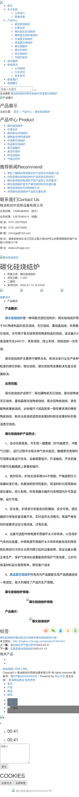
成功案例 (12, 61)
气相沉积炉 (21, 57)
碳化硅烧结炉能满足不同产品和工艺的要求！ (33, 180)
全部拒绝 (20, 783)
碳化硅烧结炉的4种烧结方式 (23, 187)
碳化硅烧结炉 (22, 24)
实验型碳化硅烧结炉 (21, 648)
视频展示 (12, 83)
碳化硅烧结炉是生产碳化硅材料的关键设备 (31, 184)
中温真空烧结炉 (24, 39)
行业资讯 (20, 72)
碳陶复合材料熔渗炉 (26, 35)
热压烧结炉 (21, 53)
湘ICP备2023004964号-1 (25, 676)
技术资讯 (20, 75)
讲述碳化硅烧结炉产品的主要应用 (26, 191)
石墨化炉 (20, 27)
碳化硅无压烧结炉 (25, 637)
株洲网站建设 (16, 680)
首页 (9, 5)
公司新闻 (20, 68)
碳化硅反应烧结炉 (25, 31)
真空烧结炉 (32, 93)
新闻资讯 (12, 64)
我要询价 (5, 297)
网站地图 (8, 669)
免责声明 (30, 680)
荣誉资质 (20, 16)
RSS (17, 669)
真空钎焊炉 (21, 50)
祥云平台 (60, 676)
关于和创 (12, 9)
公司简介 (20, 13)
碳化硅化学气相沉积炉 (23, 645)
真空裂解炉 (21, 46)
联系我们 (12, 79)
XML (25, 669)
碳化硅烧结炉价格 (46, 637)
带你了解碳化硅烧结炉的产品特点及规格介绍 (33, 173)
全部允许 (6, 783)
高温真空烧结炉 (24, 42)
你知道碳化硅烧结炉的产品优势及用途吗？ (31, 176)
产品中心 (12, 20)
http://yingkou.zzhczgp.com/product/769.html (39, 641)
